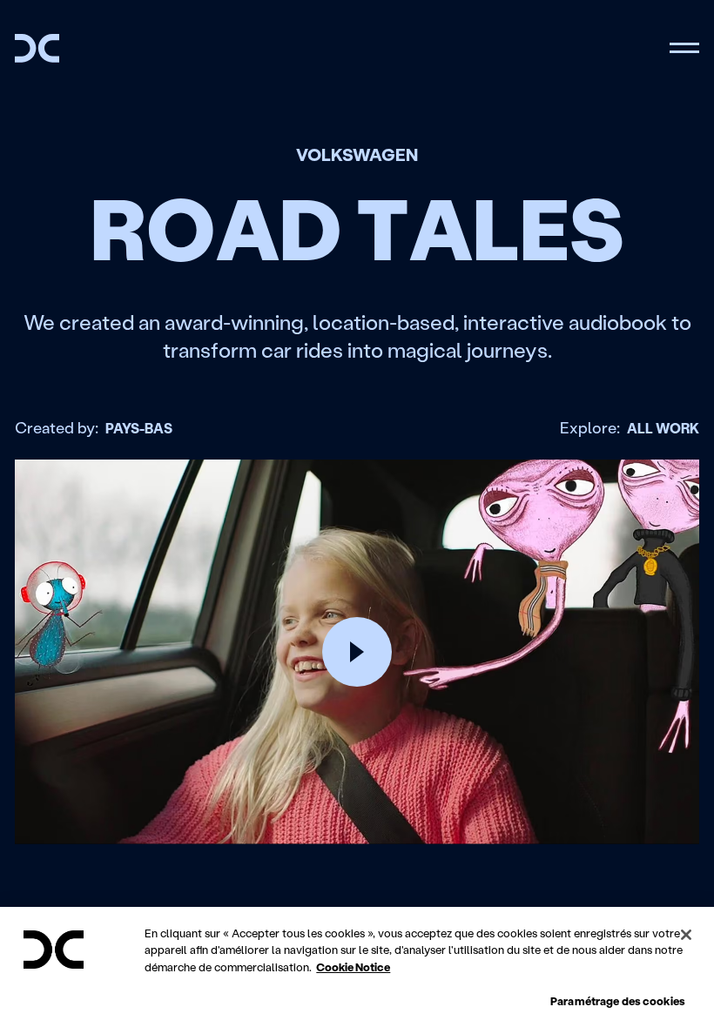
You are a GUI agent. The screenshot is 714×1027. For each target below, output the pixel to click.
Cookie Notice (353, 966)
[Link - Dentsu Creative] (37, 48)
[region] (357, 967)
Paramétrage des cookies (617, 1000)
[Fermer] (686, 935)
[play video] (357, 652)
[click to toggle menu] (684, 49)
